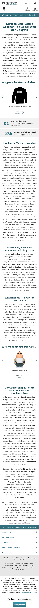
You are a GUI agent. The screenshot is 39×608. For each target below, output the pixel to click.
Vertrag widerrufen (19, 560)
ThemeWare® (19, 569)
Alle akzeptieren (24, 599)
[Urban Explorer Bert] (19, 359)
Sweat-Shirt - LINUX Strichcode (19, 106)
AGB (4, 558)
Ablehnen (11, 599)
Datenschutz (11, 558)
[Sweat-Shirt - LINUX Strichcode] (19, 95)
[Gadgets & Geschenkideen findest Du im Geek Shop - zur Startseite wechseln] (10, 3)
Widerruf (19, 558)
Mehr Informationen (29, 593)
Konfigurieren (19, 605)
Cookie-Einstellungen (29, 558)
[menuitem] (35, 9)
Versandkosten (9, 565)
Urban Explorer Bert (19, 371)
